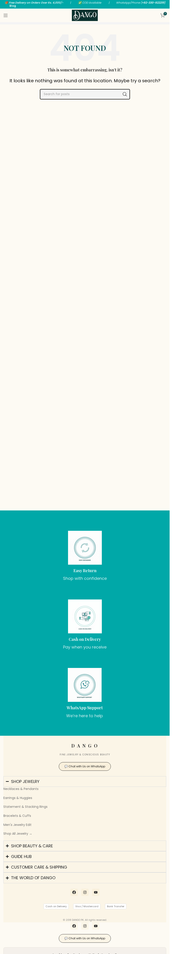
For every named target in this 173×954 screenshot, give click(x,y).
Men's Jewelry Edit (17, 824)
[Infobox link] (85, 556)
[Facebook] (74, 892)
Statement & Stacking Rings (25, 806)
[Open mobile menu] (5, 15)
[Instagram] (85, 892)
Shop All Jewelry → (17, 833)
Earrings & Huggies (17, 798)
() (153, 3)
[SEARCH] (125, 94)
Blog (12, 6)
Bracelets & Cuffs (17, 815)
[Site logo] (85, 15)
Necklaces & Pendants (21, 789)
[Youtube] (95, 892)
